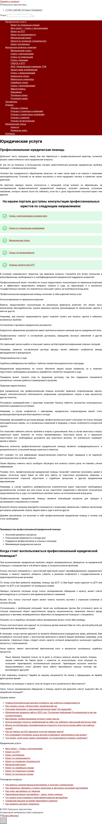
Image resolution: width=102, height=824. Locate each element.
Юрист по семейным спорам (19, 768)
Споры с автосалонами (22, 54)
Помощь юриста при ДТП (22, 265)
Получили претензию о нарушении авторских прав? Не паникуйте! (38, 709)
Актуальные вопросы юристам (20, 47)
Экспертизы (11, 101)
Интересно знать (19, 130)
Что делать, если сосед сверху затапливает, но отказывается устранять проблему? (46, 738)
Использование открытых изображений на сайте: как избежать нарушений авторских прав (50, 722)
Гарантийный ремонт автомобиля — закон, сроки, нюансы (34, 794)
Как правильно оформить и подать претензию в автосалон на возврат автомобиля (46, 788)
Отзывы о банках (19, 108)
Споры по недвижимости (21, 252)
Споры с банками (19, 60)
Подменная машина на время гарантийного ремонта (31, 801)
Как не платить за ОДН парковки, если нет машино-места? (34, 731)
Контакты (10, 133)
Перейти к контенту (10, 1)
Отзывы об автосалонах (23, 121)
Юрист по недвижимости (23, 34)
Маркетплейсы (18, 89)
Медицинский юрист (21, 38)
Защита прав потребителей (24, 70)
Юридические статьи (15, 124)
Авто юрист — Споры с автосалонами (29, 28)
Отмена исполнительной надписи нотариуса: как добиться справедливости (42, 703)
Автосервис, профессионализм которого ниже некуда (32, 719)
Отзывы (9, 105)
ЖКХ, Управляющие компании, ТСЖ (28, 66)
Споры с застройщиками (23, 85)
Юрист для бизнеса (20, 44)
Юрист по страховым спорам (25, 25)
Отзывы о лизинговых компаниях (27, 114)
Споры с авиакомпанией (23, 73)
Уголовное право (19, 98)
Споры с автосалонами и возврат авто (28, 216)
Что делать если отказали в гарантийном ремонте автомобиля (36, 797)
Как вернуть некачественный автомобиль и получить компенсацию (39, 785)
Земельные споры (20, 76)
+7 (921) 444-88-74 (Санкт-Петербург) (23, 10)
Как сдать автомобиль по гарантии (22, 791)
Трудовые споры (19, 95)
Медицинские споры (21, 50)
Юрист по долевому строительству (22, 761)
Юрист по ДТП (18, 31)
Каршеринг (16, 92)
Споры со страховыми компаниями (26, 228)
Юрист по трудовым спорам (19, 774)
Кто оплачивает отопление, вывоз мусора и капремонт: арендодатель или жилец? (46, 735)
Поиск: (3, 15)
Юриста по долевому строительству (28, 41)
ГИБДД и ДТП (18, 63)
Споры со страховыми (22, 57)
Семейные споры (19, 82)
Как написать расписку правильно (22, 804)
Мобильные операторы (22, 79)
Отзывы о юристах (20, 117)
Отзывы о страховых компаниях (27, 111)
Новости (15, 127)
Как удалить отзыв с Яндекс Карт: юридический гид (31, 706)
